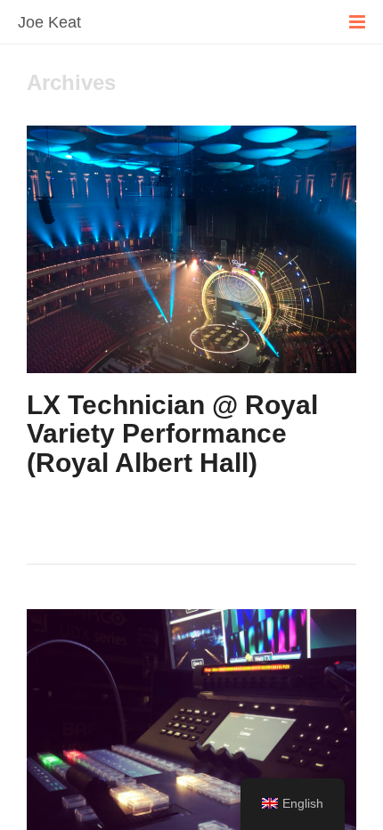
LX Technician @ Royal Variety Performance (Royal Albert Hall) (172, 433)
